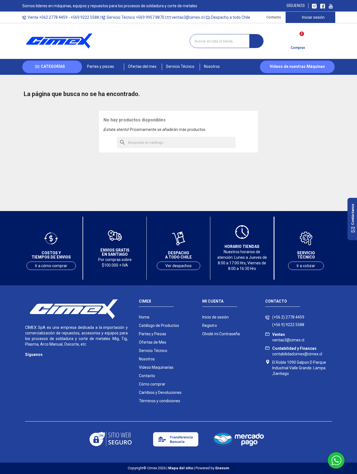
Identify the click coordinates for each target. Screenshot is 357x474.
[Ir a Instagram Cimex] (314, 6)
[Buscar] (256, 41)
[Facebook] (39, 362)
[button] (103, 67)
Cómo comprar (152, 384)
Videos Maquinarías (156, 367)
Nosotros (147, 359)
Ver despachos (178, 266)
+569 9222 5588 (85, 17)
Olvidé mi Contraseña (221, 334)
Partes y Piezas (152, 334)
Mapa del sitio (180, 468)
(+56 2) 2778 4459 (288, 317)
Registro (209, 325)
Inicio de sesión (215, 317)
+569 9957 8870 (150, 17)
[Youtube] (50, 362)
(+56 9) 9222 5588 (288, 324)
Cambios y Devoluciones (160, 392)
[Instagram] (28, 362)
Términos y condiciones (159, 401)
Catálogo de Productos (159, 325)
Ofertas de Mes (152, 342)
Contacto (273, 17)
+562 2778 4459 (53, 17)
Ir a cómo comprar (51, 266)
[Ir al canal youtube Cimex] (331, 6)
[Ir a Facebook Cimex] (322, 6)
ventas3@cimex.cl (188, 17)
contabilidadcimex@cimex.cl (297, 351)
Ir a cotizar (306, 266)
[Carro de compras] (298, 39)
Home (144, 317)
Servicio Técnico (153, 350)
